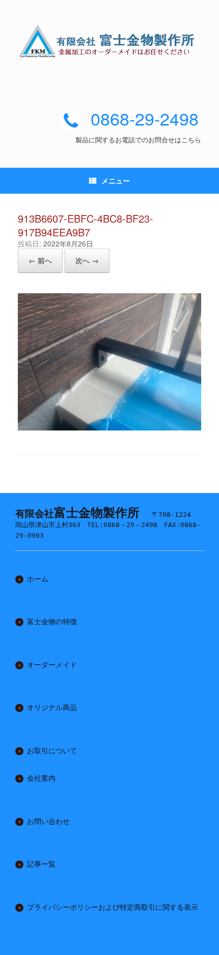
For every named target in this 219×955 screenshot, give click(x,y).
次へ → (87, 260)
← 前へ (40, 260)
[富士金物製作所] (109, 41)
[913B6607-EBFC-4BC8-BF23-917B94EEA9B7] (109, 426)
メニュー (115, 180)
